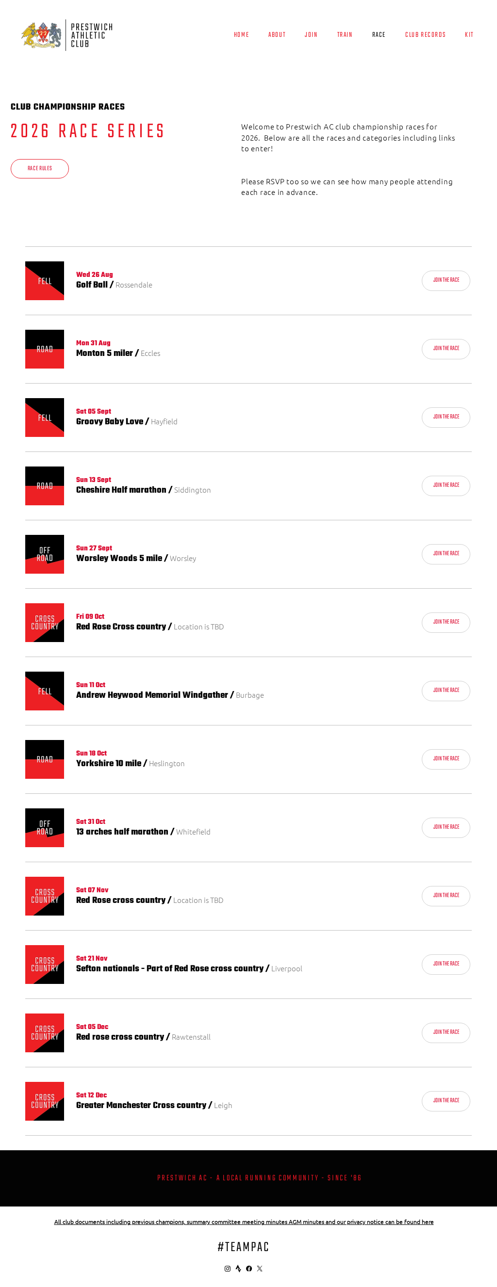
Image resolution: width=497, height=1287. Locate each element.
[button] (92, 285)
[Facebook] (249, 1268)
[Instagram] (228, 1268)
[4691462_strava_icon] (238, 1268)
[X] (260, 1268)
